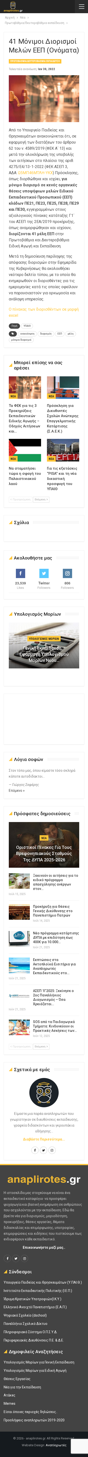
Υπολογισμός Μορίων (44, 639)
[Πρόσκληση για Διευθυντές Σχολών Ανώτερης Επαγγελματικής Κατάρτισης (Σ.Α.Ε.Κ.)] (63, 387)
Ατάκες (9, 1395)
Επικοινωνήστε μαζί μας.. (44, 1247)
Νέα (13, 396)
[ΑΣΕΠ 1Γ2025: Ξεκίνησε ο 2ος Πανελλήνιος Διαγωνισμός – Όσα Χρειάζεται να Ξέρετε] (19, 996)
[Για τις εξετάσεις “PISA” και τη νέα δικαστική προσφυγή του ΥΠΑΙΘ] (63, 450)
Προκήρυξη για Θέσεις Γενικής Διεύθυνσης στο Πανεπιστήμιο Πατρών (53, 911)
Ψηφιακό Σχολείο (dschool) (25, 1315)
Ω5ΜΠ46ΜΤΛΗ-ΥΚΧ (35, 172)
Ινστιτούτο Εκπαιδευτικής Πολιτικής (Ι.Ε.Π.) (38, 1291)
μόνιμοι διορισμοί (21, 339)
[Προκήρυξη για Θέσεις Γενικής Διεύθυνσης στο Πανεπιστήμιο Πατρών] (19, 912)
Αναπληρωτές (56, 1445)
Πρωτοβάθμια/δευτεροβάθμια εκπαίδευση (35, 61)
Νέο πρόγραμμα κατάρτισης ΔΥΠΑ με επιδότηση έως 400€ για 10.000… (56, 937)
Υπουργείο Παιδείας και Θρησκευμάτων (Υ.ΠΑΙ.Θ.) (43, 1282)
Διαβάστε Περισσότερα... (44, 1139)
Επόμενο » (17, 790)
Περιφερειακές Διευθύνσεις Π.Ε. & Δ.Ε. (34, 1340)
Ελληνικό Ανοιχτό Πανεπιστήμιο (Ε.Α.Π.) (35, 1307)
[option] (44, 648)
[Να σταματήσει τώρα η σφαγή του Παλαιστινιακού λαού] (25, 450)
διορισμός (46, 333)
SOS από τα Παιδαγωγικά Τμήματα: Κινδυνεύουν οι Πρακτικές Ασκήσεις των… (55, 1026)
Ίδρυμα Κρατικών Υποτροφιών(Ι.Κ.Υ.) (32, 1299)
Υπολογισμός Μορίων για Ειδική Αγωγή (35, 1371)
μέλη (71, 333)
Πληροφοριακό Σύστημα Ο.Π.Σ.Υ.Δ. (30, 1332)
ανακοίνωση (27, 333)
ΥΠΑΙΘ (27, 326)
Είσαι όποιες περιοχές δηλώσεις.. (30, 1412)
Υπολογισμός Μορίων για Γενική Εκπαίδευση (39, 1362)
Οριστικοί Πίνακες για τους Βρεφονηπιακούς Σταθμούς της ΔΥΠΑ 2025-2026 (44, 853)
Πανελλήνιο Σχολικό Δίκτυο (25, 1324)
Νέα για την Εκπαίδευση (22, 1387)
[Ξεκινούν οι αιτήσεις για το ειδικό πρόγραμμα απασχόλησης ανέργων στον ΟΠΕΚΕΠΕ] (19, 881)
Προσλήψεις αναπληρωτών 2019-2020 (34, 1420)
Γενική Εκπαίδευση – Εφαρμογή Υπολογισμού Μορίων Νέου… (44, 654)
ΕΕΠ (59, 333)
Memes (9, 1403)
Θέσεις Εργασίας (17, 1379)
